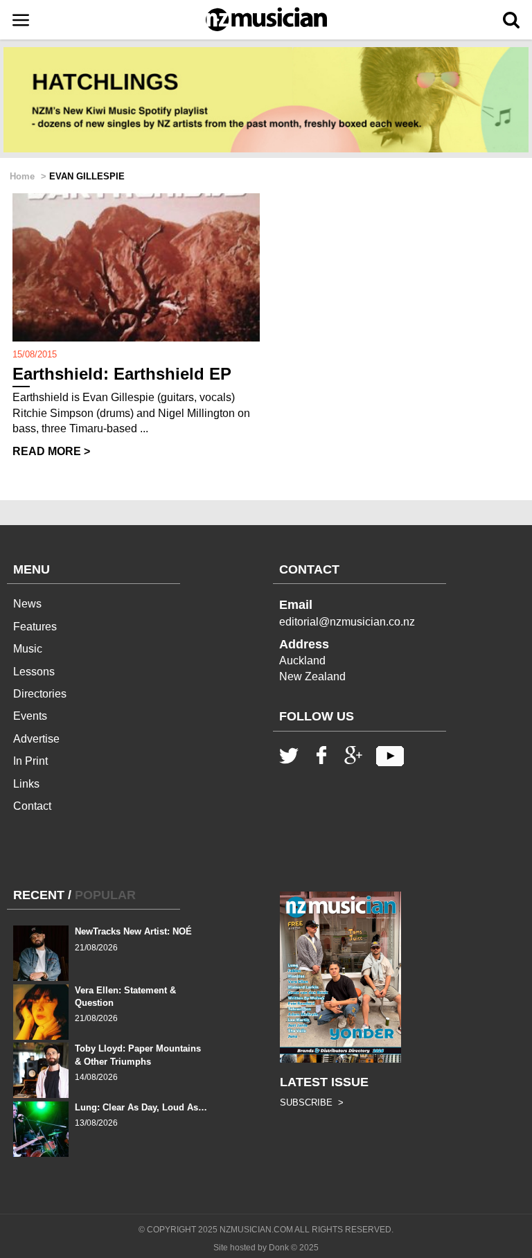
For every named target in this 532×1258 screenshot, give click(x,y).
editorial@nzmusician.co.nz (347, 622)
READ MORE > (51, 451)
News (27, 604)
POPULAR (105, 895)
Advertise (36, 739)
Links (26, 784)
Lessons (34, 671)
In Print (30, 761)
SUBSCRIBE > (312, 1102)
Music (27, 649)
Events (30, 716)
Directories (39, 694)
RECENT (38, 895)
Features (35, 626)
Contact (32, 806)
